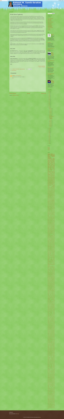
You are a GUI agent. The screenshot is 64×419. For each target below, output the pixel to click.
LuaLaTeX (49, 177)
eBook (50, 323)
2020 (49, 96)
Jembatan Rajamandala (50, 240)
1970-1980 (53, 189)
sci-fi (54, 383)
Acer (54, 196)
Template (49, 149)
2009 (49, 131)
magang (54, 356)
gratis (50, 334)
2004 (49, 137)
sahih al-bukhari (49, 381)
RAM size (50, 274)
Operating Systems (50, 161)
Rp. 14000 (50, 277)
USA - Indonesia (51, 296)
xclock (48, 407)
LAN (52, 245)
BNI (54, 172)
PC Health (53, 263)
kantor (52, 345)
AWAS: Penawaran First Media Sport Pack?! (52, 81)
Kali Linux (52, 241)
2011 (49, 128)
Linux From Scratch (51, 250)
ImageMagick (49, 234)
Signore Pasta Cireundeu (52, 282)
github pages (52, 331)
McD (48, 168)
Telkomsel (53, 168)
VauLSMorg (49, 298)
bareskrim (54, 305)
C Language (51, 207)
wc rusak (49, 405)
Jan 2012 (50, 126)
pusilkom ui (49, 375)
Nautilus (52, 260)
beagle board (49, 306)
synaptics (49, 393)
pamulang (53, 166)
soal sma (52, 388)
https (51, 339)
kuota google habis (53, 350)
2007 (49, 133)
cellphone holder (52, 312)
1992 (51, 191)
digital (48, 321)
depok (52, 181)
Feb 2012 (50, 125)
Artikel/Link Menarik (50, 27)
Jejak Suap (53, 239)
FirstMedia (49, 222)
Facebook (53, 160)
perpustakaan (49, 369)
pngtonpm (54, 370)
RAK (48, 274)
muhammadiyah (49, 185)
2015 (49, 103)
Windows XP (53, 301)
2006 (49, 135)
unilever (50, 172)
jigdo (51, 343)
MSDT (54, 252)
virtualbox (51, 160)
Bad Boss (51, 201)
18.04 (48, 189)
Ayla (49, 199)
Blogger (40, 417)
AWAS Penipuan (51, 195)
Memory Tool (51, 254)
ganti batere (53, 329)
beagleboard (52, 180)
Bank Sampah (52, 203)
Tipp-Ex (52, 293)
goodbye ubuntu (49, 333)
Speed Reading (51, 285)
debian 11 (50, 181)
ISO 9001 (49, 232)
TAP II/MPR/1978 (53, 290)
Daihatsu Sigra (53, 213)
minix (48, 361)
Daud (52, 214)
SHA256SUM (53, 279)
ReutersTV (54, 276)
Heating (50, 229)
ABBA (52, 194)
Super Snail (49, 287)
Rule (48, 278)
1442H (54, 188)
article (51, 304)
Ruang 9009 (53, 277)
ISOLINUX (51, 232)
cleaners (48, 314)
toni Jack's (49, 398)
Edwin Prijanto (51, 217)
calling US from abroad (52, 311)
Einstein (54, 217)
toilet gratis (52, 396)
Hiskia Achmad (53, 229)
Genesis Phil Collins (52, 224)
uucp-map (52, 402)
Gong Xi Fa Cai (51, 225)
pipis (52, 369)
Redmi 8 (49, 178)
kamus (50, 345)
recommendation (53, 377)
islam (54, 170)
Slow (51, 284)
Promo (48, 273)
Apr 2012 (50, 122)
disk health (50, 321)
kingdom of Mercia (50, 348)
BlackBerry (49, 164)
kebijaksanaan (49, 157)
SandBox (49, 148)
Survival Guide (53, 287)
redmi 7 (50, 378)
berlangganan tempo (52, 169)
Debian (54, 167)
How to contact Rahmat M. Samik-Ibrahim (51, 74)
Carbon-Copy (52, 210)
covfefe (52, 315)
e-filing (54, 322)
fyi (54, 328)
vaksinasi (50, 403)
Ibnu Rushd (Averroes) (50, 233)
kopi (52, 349)
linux (52, 154)
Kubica (50, 245)
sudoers (48, 392)
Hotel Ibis (49, 230)
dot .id (52, 322)
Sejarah (50, 168)
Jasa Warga (49, 239)
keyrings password (52, 347)
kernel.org (49, 347)
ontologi (54, 364)
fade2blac (13, 75)
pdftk (51, 367)
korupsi (54, 349)
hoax (52, 337)
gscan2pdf (54, 334)
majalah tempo (50, 166)
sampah (52, 381)
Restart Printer (50, 276)
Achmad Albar (49, 197)
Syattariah (50, 289)
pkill (54, 369)
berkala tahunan (53, 307)
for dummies (49, 328)
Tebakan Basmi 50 (51, 116)
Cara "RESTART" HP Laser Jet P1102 (51, 61)
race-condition (50, 376)
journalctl (54, 343)
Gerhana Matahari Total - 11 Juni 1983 (51, 49)
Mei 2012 (50, 121)
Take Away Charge (52, 34)
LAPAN (54, 245)
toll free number (53, 397)
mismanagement (50, 158)
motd (51, 361)
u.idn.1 (52, 399)
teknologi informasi (51, 156)
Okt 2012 (50, 111)
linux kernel (51, 184)
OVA (49, 262)
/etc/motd (49, 188)
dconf (53, 318)
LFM (54, 246)
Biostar (48, 205)
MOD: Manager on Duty (51, 67)
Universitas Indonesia (50, 162)
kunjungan (52, 183)
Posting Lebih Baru (12, 93)
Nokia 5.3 (51, 177)
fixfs (52, 327)
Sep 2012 (50, 112)
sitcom (50, 386)
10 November (51, 188)
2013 (49, 106)
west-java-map (51, 405)
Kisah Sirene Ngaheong (50, 118)
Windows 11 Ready (52, 300)
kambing (48, 345)
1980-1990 (52, 190)
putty (54, 375)
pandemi (54, 365)
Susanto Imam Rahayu (50, 288)
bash (52, 179)
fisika (51, 327)
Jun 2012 (50, 120)
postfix (54, 372)
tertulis (54, 393)
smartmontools (49, 388)
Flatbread (51, 222)
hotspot (48, 339)
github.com (53, 332)
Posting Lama (43, 93)
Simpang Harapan (49, 283)
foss (51, 328)
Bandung (52, 202)
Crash (53, 212)
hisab (51, 337)
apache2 (50, 304)
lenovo (50, 353)
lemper (48, 353)
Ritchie (48, 277)
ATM (48, 195)
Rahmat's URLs (49, 20)
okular (48, 364)
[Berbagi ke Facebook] (30, 69)
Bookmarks (50, 206)
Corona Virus (49, 212)
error (48, 325)
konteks (50, 349)
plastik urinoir (49, 370)
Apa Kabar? (49, 28)
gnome (48, 170)
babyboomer (53, 304)
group (51, 334)
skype (52, 386)
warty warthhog (53, 404)
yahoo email (52, 407)
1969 (51, 189)
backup (48, 169)
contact (48, 181)
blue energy (51, 309)
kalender (50, 344)
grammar (49, 334)
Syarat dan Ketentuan (50, 18)
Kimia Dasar (51, 244)
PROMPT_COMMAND (50, 266)
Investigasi (52, 236)
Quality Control (51, 273)
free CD (53, 328)
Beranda (28, 93)
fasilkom (48, 326)
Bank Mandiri (49, 203)
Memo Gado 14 (49, 24)
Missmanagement (53, 257)
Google (54, 173)
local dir (51, 354)
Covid (51, 212)
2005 (49, 136)
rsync (49, 380)
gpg (54, 333)
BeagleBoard (49, 42)
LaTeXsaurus (53, 247)
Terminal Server (49, 293)
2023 (49, 92)
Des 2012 (50, 108)
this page (18, 413)
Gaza (49, 224)
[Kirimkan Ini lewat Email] (28, 69)
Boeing (48, 206)
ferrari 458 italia (53, 326)
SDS (50, 279)
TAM (50, 290)
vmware (48, 404)
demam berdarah (51, 320)
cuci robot (51, 316)
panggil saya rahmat (50, 366)
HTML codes (49, 227)
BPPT (49, 201)
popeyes (52, 372)
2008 (49, 132)
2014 (49, 104)
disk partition (53, 321)
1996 (54, 191)
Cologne (54, 211)
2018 (49, 99)
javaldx (50, 343)
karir (53, 345)
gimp (49, 331)
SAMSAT (50, 278)
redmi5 (54, 378)
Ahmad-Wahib (52, 155)
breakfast (54, 309)
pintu (51, 369)
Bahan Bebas (53, 201)
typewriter (50, 399)
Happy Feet (49, 228)
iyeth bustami (50, 342)
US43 (48, 296)
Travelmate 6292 (49, 295)
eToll (51, 323)
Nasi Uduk (50, 165)
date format (51, 318)
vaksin (48, 403)
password (54, 366)
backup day (49, 305)
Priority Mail (53, 272)
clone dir (51, 314)
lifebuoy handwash (53, 353)
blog (54, 180)
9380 (48, 194)
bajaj (51, 305)
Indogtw (50, 175)
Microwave (53, 256)
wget (54, 405)
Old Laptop (53, 262)
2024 (49, 91)
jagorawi (54, 342)
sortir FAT (52, 389)
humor (13, 70)
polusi (49, 372)
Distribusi (54, 214)
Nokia (48, 262)
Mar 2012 (50, 124)
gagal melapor (50, 329)
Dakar (48, 214)
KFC (48, 165)
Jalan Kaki (51, 238)
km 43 (52, 348)
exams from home (51, 325)
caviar (48, 312)
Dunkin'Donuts (49, 216)
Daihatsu (51, 173)
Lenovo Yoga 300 (51, 249)
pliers (51, 370)
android (51, 179)
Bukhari (48, 207)
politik (54, 371)
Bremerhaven (53, 206)
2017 (49, 100)
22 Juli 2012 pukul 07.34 (18, 75)
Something (49, 285)
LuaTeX (50, 251)
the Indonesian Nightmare (51, 394)
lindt (48, 354)
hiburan (49, 337)
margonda (49, 358)
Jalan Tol (54, 238)
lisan (49, 354)
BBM (52, 200)
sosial (48, 167)
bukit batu (52, 310)
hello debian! (51, 336)
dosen (54, 181)
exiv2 (54, 325)
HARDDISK (49, 174)
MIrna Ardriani (51, 252)
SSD (51, 178)
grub (51, 170)
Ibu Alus (54, 233)
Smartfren (54, 284)
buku (54, 310)
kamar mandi (53, 344)
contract (50, 315)
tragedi (50, 398)
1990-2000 (50, 191)
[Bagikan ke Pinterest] (31, 69)
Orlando (48, 263)
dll (50, 322)
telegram (52, 393)
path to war (49, 367)
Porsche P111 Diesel (50, 271)
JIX (54, 236)
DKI (50, 213)
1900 (49, 189)
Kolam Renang (53, 175)
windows (50, 167)
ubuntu (49, 154)
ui (52, 163)
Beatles (48, 173)
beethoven (51, 306)
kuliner (48, 163)
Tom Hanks (53, 294)
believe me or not (49, 307)
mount (52, 361)
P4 (50, 263)
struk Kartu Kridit (53, 391)
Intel (54, 235)
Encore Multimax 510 (52, 219)
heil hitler (49, 336)
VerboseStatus (53, 298)
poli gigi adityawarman (50, 371)
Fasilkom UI (53, 164)
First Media (53, 221)
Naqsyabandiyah (49, 260)
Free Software (52, 223)
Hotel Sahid (51, 230)
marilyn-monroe (53, 358)
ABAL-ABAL (50, 194)
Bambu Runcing (49, 202)
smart (51, 387)
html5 (50, 339)
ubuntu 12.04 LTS (51, 400)
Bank (54, 202)
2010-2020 (52, 192)
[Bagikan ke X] (29, 69)
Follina (53, 222)
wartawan (50, 404)
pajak (51, 365)
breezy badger (49, 310)
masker (48, 359)
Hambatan (54, 227)
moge (49, 361)
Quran (54, 273)
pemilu (48, 160)
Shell (48, 282)
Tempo (54, 161)
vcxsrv (52, 403)
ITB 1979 (54, 232)
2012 (49, 107)
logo (52, 354)
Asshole (52, 172)
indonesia (15, 70)
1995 (49, 143)
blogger (48, 309)
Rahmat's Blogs (49, 19)
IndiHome (52, 235)
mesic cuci (49, 360)
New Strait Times (51, 261)
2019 (52, 167)
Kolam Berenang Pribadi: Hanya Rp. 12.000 (52, 54)
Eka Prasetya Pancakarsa (50, 218)
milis (54, 184)
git (54, 162)
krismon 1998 (49, 350)
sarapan (51, 382)
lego (54, 183)
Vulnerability (49, 299)
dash (52, 317)
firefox (50, 327)
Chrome (50, 211)
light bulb (49, 184)
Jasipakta (51, 239)
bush (48, 311)
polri (48, 372)
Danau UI (50, 214)
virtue (54, 403)
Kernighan (49, 244)
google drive (52, 333)
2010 (49, 129)
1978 (48, 190)
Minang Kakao (49, 257)
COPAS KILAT (49, 23)
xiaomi (50, 407)
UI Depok (53, 295)
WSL (48, 300)
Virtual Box (53, 178)
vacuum (54, 402)
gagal (48, 329)
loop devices (49, 355)
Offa (51, 262)
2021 (49, 95)
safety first (53, 380)
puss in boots (51, 375)
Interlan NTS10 (49, 236)
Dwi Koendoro (52, 216)
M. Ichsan (52, 251)
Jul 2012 (50, 115)
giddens (48, 331)
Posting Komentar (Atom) (15, 95)
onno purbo (51, 364)
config (48, 315)
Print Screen (50, 272)
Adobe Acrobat (52, 197)
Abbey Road (51, 196)
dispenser (49, 322)
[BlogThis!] (29, 69)
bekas (54, 306)
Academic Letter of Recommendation (50, 26)
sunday (51, 392)
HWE (51, 227)
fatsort (50, 326)
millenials (54, 360)
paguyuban (49, 365)
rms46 (51, 163)
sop (50, 389)
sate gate (53, 382)
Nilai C (54, 261)
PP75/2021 (49, 265)
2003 (49, 139)
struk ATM (49, 391)
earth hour (53, 323)
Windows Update (49, 301)
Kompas (53, 154)
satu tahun (52, 383)
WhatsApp (49, 179)
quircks (48, 376)
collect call (53, 314)
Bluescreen (53, 205)
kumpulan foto (49, 183)
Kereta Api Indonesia (52, 243)
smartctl (54, 387)
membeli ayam (53, 359)
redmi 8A (52, 378)
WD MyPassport (53, 299)
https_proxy (53, 339)
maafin (51, 356)
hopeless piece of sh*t (52, 338)
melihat (50, 359)
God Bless (49, 225)
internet (51, 159)
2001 (49, 140)
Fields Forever (49, 221)
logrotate (54, 354)
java (48, 343)
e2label (48, 323)
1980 (49, 190)
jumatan (48, 344)
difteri (54, 320)
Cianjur (52, 211)
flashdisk (54, 327)
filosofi (48, 327)
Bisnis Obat (51, 205)
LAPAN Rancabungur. (50, 246)
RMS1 (51, 274)
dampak (50, 317)
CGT (54, 208)
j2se (52, 342)
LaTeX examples (49, 247)
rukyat (51, 380)
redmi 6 (48, 378)
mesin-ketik (51, 360)
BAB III (51, 200)
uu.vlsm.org (49, 402)
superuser (54, 392)
